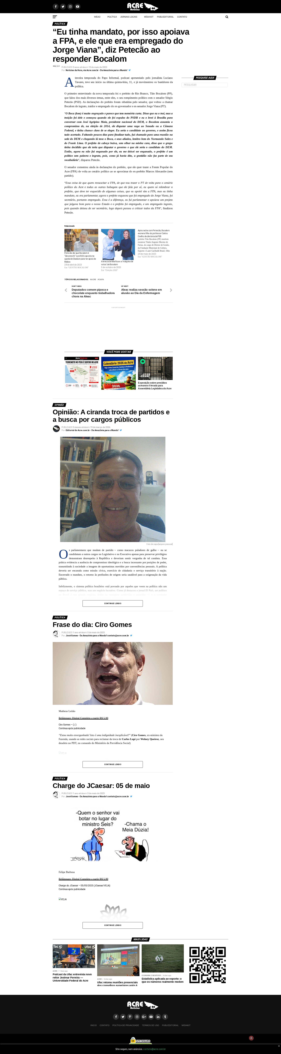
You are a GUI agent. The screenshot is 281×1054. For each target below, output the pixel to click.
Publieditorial (165, 17)
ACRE (93, 280)
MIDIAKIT (186, 1025)
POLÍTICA (112, 17)
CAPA (101, 280)
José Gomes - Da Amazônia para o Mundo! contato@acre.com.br (97, 635)
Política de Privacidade (125, 1025)
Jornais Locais (128, 17)
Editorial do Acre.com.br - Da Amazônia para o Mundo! (92, 430)
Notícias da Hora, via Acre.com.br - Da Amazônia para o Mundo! (96, 70)
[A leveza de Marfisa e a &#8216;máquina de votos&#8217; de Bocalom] (118, 244)
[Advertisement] (118, 327)
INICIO (93, 1025)
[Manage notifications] (251, 1038)
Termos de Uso (150, 1025)
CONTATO (182, 17)
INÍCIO (97, 17)
